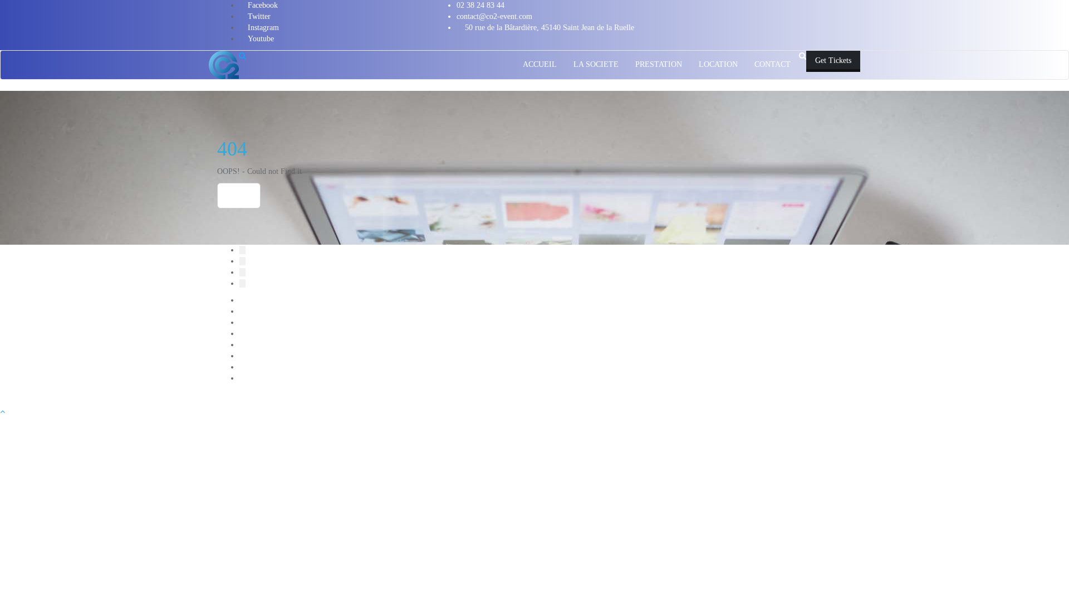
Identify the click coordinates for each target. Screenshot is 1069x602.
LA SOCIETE (262, 333)
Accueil (251, 300)
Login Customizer (267, 356)
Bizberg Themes (530, 395)
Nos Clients (257, 367)
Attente (250, 311)
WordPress (436, 395)
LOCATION (258, 345)
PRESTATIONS (265, 378)
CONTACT (257, 322)
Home (239, 195)
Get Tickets (833, 60)
